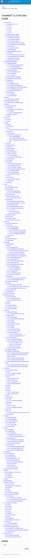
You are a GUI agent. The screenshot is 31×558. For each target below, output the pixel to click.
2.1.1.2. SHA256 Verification (16, 68)
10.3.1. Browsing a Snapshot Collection (16, 278)
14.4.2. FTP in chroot (12, 380)
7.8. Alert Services (9, 148)
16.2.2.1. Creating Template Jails (17, 436)
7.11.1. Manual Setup (12, 155)
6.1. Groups (8, 119)
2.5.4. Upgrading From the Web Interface (17, 87)
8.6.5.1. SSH (11, 209)
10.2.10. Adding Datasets (13, 266)
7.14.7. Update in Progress (13, 174)
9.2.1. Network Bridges (12, 226)
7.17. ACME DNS (9, 180)
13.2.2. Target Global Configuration (15, 318)
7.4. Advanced (8, 131)
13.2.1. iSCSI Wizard (12, 317)
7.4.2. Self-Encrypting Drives (14, 134)
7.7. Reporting (8, 146)
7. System (6, 123)
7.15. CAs (7, 175)
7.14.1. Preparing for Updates (14, 163)
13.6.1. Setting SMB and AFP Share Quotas (17, 364)
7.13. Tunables (8, 160)
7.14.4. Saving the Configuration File (16, 169)
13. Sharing (6, 310)
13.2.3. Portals (10, 320)
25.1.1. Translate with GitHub (14, 497)
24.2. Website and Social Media (13, 485)
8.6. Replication (9, 199)
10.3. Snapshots (9, 276)
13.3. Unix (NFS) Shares (11, 337)
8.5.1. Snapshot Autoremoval (14, 197)
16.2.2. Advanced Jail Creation (14, 434)
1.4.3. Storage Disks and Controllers (16, 56)
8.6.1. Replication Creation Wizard (15, 201)
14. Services (6, 368)
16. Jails (5, 427)
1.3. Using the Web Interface (12, 36)
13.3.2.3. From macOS (14, 346)
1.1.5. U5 (9, 32)
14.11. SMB (8, 398)
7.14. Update (8, 162)
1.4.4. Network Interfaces (13, 58)
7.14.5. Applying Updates (13, 170)
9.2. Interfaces (8, 225)
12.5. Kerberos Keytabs (11, 306)
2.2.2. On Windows (11, 73)
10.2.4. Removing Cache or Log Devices (16, 255)
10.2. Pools (8, 245)
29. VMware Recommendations (11, 526)
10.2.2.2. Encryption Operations (17, 252)
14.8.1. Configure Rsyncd (13, 392)
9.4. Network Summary (11, 238)
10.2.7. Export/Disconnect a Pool (15, 261)
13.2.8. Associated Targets (13, 329)
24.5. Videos (8, 490)
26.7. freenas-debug (10, 514)
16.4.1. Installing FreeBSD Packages (16, 446)
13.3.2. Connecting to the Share (14, 341)
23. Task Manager (8, 480)
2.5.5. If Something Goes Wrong (15, 88)
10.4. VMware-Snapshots (11, 281)
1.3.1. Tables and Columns (13, 37)
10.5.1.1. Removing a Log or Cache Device (19, 286)
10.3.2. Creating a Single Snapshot (15, 279)
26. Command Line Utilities (10, 502)
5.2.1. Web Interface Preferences (15, 109)
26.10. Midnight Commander (12, 519)
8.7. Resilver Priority (10, 215)
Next (26, 548)
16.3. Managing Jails (10, 438)
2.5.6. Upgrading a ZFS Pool (14, 90)
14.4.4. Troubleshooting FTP (14, 383)
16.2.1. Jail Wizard (11, 433)
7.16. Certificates (9, 177)
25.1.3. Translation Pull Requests (15, 501)
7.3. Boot (7, 128)
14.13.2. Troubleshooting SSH (14, 407)
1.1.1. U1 (9, 25)
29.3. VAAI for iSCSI (10, 531)
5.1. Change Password (10, 105)
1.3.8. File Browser (11, 49)
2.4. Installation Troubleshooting (13, 78)
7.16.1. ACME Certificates (13, 179)
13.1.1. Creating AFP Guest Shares (15, 313)
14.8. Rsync (8, 390)
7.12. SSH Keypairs (10, 158)
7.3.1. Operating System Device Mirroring (17, 129)
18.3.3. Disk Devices (12, 463)
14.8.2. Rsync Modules (12, 393)
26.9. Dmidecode (9, 518)
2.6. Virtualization (9, 92)
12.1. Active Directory (10, 296)
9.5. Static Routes (9, 240)
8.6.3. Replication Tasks (12, 204)
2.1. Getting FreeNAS (11, 63)
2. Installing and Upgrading (10, 61)
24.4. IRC (7, 489)
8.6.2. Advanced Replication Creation (16, 203)
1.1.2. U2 (9, 27)
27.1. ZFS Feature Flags (11, 523)
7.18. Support (8, 182)
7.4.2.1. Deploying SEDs (14, 136)
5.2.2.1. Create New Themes (15, 112)
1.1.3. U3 (9, 29)
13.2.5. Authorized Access (13, 324)
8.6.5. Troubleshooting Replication (15, 208)
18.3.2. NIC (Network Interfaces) (15, 462)
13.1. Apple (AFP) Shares (11, 312)
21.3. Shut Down (9, 477)
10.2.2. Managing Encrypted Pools (15, 249)
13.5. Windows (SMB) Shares (12, 351)
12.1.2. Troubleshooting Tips (14, 300)
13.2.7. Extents (10, 327)
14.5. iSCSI (8, 385)
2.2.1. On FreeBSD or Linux (13, 71)
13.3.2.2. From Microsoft (15, 344)
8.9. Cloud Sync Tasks (10, 218)
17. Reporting (7, 451)
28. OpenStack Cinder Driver (11, 525)
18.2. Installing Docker (10, 456)
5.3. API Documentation (11, 114)
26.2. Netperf (8, 506)
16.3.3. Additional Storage (13, 443)
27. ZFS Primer (7, 521)
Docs (3, 7)
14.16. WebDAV (9, 414)
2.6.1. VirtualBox (11, 94)
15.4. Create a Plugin (10, 422)
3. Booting (6, 97)
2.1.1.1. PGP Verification (15, 66)
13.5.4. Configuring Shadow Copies (15, 359)
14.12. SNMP (8, 402)
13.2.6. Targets (10, 325)
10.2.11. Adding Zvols (12, 271)
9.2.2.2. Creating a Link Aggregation (17, 232)
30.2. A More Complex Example (13, 536)
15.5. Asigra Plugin (9, 426)
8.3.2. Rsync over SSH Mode (14, 192)
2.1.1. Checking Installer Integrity (15, 65)
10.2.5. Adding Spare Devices (14, 257)
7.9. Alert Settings (9, 150)
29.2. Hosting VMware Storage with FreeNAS (16, 530)
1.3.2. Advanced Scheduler (13, 39)
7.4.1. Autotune (11, 133)
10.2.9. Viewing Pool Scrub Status (15, 264)
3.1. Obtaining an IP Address (12, 99)
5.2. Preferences (9, 107)
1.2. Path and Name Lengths (12, 34)
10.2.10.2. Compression (14, 269)
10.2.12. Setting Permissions (14, 272)
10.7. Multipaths (9, 291)
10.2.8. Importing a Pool (13, 262)
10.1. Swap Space (9, 243)
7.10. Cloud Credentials (11, 151)
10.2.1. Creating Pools (12, 247)
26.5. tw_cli (8, 511)
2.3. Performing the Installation (13, 77)
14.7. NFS (7, 388)
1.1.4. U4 (9, 31)
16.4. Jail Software (9, 444)
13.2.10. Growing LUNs (13, 332)
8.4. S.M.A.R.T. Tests (10, 194)
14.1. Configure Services (11, 370)
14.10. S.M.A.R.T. (9, 397)
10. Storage (6, 242)
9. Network (6, 221)
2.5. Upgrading (9, 80)
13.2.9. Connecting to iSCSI (13, 330)
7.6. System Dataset (10, 145)
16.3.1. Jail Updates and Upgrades (15, 439)
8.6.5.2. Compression (14, 211)
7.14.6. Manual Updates (13, 172)
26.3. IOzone (8, 508)
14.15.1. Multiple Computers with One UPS (17, 412)
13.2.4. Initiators (11, 322)
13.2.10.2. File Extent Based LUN (17, 335)
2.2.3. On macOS (11, 75)
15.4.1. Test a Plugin (12, 424)
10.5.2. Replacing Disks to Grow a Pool (16, 288)
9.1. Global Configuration (11, 223)
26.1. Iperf (7, 504)
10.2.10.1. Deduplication (15, 267)
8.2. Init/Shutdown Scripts (11, 187)
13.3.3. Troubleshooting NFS (14, 347)
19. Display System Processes (11, 468)
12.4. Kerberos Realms (10, 305)
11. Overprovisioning (9, 293)
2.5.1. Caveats (10, 82)
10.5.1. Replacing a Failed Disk (14, 284)
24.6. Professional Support (11, 492)
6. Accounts (6, 117)
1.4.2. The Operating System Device (16, 54)
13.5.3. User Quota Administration (15, 358)
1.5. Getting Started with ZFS (12, 59)
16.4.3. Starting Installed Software (15, 450)
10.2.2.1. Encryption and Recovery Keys (18, 250)
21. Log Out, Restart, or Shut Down (12, 472)
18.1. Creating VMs (10, 455)
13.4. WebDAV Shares (10, 349)
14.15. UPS (8, 410)
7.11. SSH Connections (11, 153)
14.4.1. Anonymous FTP (13, 378)
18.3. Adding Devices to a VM (12, 458)
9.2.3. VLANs (10, 235)
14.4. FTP (7, 376)
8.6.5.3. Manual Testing (14, 213)
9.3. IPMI (7, 237)
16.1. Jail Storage (9, 429)
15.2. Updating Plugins (11, 419)
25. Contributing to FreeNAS (11, 494)
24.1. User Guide (9, 484)
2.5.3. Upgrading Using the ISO (14, 85)
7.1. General (8, 124)
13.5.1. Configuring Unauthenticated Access (18, 352)
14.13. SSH (8, 404)
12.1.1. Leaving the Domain (13, 298)
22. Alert (6, 479)
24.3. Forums (8, 487)
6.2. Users (7, 121)
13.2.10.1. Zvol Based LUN (15, 334)
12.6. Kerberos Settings (11, 308)
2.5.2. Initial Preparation (13, 83)
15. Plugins (6, 416)
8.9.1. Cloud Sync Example (13, 220)
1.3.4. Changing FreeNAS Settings (15, 42)
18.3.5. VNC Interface (12, 467)
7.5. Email (7, 143)
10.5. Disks (8, 283)
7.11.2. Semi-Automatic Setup (14, 157)
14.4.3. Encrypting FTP (12, 381)
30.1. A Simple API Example (12, 535)
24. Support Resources (9, 482)
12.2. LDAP (8, 301)
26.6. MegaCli (8, 513)
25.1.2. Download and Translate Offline (16, 499)
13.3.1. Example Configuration (14, 339)
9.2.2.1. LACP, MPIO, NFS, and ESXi (17, 230)
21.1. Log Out (8, 473)
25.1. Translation (9, 496)
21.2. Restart (8, 475)
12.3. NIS (7, 303)
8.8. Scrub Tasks (9, 216)
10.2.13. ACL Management (13, 274)
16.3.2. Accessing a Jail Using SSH (15, 441)
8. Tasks (5, 184)
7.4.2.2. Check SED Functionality (17, 138)
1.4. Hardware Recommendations (13, 51)
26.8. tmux (8, 516)
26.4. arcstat (8, 509)
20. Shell (6, 470)
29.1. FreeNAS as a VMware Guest (14, 528)
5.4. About (7, 116)
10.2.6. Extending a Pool (13, 259)
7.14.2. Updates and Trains (13, 165)
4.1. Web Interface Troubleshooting (14, 102)
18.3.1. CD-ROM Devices (13, 460)
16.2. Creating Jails (10, 431)
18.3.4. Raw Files (11, 465)
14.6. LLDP (8, 387)
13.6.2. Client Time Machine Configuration (17, 366)
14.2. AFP (7, 371)
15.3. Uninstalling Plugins (11, 421)
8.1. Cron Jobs (8, 186)
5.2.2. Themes (10, 111)
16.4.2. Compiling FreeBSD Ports (15, 448)
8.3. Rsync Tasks (9, 189)
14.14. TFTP (8, 409)
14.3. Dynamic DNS (10, 375)
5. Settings (6, 104)
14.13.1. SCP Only (11, 405)
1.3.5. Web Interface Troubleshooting (16, 44)
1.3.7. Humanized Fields (13, 48)
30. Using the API (8, 533)
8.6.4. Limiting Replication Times (15, 206)
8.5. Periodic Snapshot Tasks (12, 196)
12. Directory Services (9, 295)
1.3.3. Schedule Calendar (13, 41)
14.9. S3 (7, 395)
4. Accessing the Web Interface (11, 100)
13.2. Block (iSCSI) (9, 315)
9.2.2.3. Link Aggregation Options (17, 233)
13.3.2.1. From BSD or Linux (15, 342)
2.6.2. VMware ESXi (12, 95)
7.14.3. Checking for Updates (14, 167)
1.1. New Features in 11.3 (11, 24)
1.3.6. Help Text (11, 46)
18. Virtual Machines (9, 453)
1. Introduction (7, 22)
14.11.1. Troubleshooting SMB (14, 400)
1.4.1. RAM (9, 53)
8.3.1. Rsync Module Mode (13, 191)
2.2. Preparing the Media (11, 70)
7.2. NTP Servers (9, 126)
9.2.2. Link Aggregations (13, 228)
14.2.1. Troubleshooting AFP (14, 373)
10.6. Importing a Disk (10, 289)
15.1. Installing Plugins (10, 417)
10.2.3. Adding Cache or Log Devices (16, 254)
